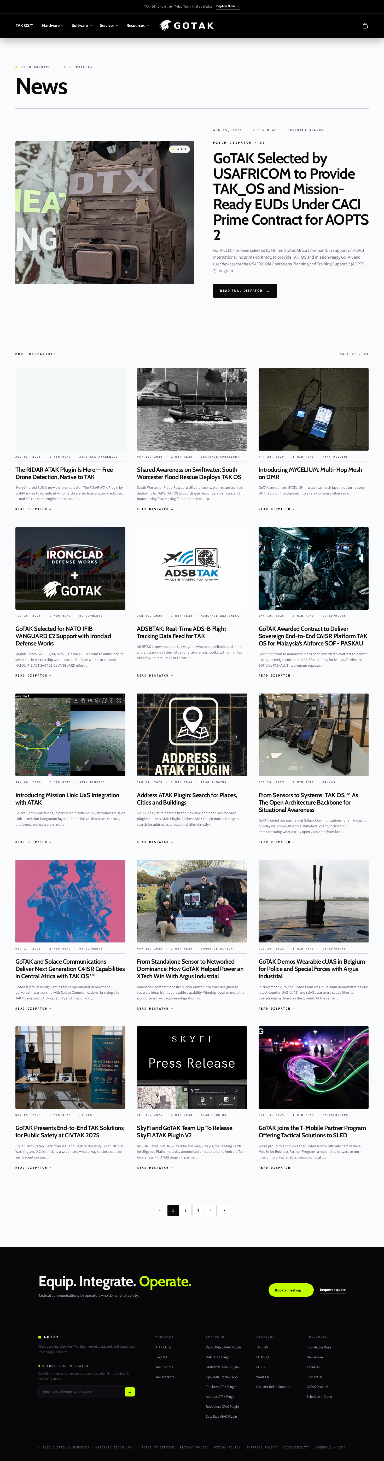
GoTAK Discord (317, 1386)
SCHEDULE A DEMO (330, 1447)
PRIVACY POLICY (194, 1447)
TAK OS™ (25, 25)
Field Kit (161, 1357)
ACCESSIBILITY (296, 1447)
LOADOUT (263, 1357)
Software (80, 25)
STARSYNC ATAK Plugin (222, 1367)
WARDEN (262, 1377)
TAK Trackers (164, 1377)
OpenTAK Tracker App (221, 1377)
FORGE (261, 1367)
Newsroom (315, 1357)
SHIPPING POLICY (262, 1447)
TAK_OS (262, 1347)
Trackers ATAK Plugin (221, 1386)
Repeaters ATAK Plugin (222, 1406)
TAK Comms (164, 1367)
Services (107, 25)
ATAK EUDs (163, 1347)
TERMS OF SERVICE (158, 1447)
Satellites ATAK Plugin (221, 1416)
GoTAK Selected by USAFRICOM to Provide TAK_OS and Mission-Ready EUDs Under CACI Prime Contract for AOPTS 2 (290, 196)
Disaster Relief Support (273, 1386)
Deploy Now (228, 6)
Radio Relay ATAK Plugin (223, 1347)
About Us (313, 1367)
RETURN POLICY (227, 1447)
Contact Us (315, 1377)
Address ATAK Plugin (220, 1396)
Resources (135, 25)
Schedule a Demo (319, 1396)
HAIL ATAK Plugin (218, 1357)
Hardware (51, 25)
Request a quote (333, 1289)
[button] (365, 25)
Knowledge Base (319, 1347)
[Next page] (224, 1210)
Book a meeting (291, 1290)
